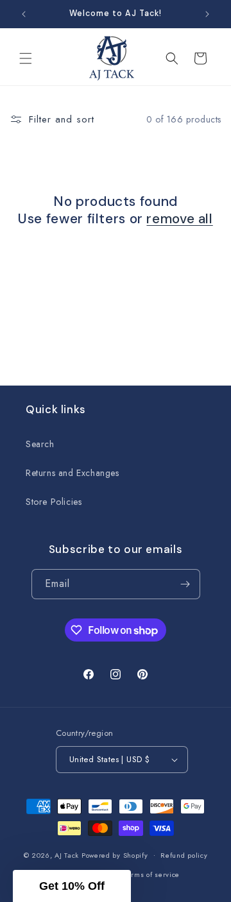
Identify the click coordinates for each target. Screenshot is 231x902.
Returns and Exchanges (72, 472)
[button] (26, 58)
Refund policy (183, 855)
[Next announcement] (207, 14)
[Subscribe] (185, 584)
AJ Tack (68, 854)
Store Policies (53, 501)
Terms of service (152, 874)
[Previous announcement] (24, 14)
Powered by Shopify (114, 854)
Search (40, 444)
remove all (179, 219)
